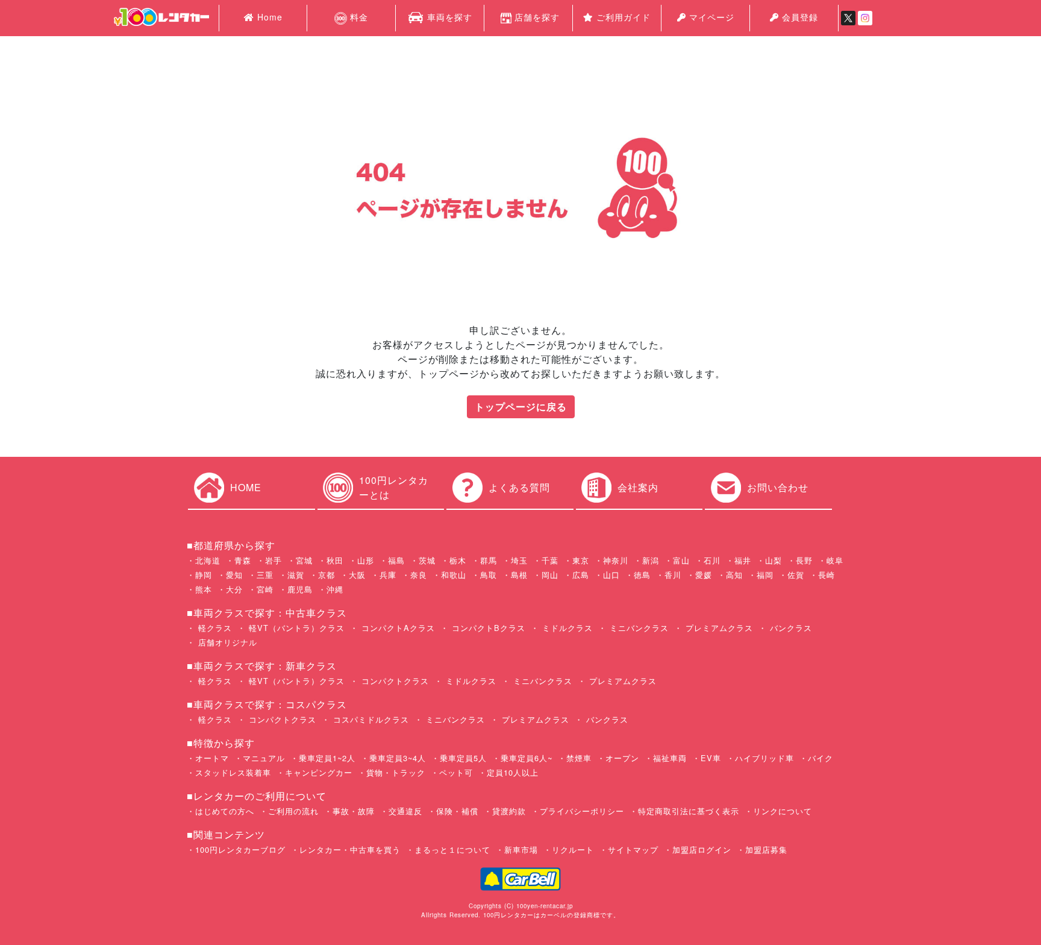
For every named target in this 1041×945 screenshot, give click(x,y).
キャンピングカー (318, 772)
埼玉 (519, 560)
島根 (519, 574)
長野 (804, 560)
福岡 (765, 574)
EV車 (711, 758)
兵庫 (388, 574)
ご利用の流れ (293, 811)
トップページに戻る (521, 406)
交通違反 (405, 811)
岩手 (273, 560)
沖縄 (335, 589)
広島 (580, 574)
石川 (712, 560)
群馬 (488, 560)
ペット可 (456, 772)
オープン (622, 758)
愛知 (234, 574)
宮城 (304, 560)
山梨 (773, 560)
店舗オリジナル (226, 642)
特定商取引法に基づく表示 (688, 811)
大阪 (357, 574)
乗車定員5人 (463, 758)
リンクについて (782, 811)
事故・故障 (354, 811)
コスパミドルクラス (369, 719)
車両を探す (448, 17)
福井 (742, 560)
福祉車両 (670, 758)
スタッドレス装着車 (233, 772)
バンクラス (789, 627)
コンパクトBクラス (487, 627)
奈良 (418, 574)
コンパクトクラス (393, 680)
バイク (820, 758)
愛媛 (703, 574)
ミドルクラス (566, 627)
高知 (734, 574)
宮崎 (265, 589)
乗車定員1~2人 (327, 758)
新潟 (650, 560)
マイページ (710, 17)
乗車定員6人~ (526, 758)
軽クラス (213, 627)
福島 (396, 560)
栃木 (457, 560)
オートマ (212, 758)
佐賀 (795, 574)
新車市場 (521, 849)
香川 (672, 574)
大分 (234, 589)
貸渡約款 (509, 811)
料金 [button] (357, 17)
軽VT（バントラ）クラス (295, 627)
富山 (681, 560)
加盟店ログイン (701, 849)
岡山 (550, 574)
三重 (265, 574)
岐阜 (835, 560)
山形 (365, 560)
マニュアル (264, 758)
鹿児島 (300, 589)
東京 (580, 560)
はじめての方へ (224, 811)
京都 (326, 574)
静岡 (203, 574)
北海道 (207, 560)
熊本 (203, 589)
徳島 (642, 574)
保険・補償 (457, 811)
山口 (611, 574)
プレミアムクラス (718, 627)
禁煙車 (579, 758)
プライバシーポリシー (582, 811)
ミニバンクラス (638, 627)
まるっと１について (452, 849)
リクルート (573, 849)
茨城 (427, 560)
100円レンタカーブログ (240, 849)
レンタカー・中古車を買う (350, 849)
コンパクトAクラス (396, 627)
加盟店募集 (766, 849)
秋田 (335, 560)
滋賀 (295, 574)
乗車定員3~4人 (397, 758)
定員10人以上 (513, 772)
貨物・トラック (395, 772)
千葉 (550, 560)
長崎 (826, 574)
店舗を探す (537, 17)
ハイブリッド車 (764, 758)
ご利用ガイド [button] (622, 17)
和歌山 (453, 574)
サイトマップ (633, 849)
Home (268, 17)
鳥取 (488, 574)
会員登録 (798, 17)
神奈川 (615, 560)
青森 (242, 560)
